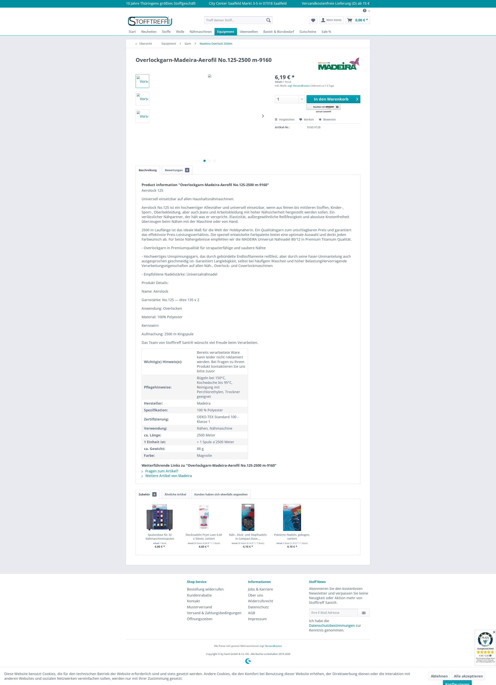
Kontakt (193, 601)
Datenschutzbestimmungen (332, 625)
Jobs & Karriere (260, 589)
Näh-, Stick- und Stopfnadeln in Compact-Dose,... (248, 536)
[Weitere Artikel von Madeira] (338, 63)
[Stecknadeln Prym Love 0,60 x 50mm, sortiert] (204, 517)
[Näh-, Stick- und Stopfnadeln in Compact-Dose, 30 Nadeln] (248, 517)
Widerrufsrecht (260, 601)
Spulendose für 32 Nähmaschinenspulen (160, 536)
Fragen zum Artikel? (161, 471)
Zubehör (147, 494)
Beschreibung (148, 170)
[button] (323, 108)
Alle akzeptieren (468, 676)
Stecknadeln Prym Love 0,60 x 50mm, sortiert (204, 536)
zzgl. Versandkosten (299, 85)
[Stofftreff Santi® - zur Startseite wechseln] (150, 21)
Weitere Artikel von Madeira (168, 475)
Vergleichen (286, 119)
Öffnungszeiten (199, 618)
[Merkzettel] (313, 20)
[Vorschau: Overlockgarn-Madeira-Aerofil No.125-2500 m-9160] (142, 81)
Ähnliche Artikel (175, 494)
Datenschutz (258, 607)
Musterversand (199, 607)
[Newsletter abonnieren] (364, 612)
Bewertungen (176, 170)
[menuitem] (365, 10)
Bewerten (329, 119)
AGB (251, 612)
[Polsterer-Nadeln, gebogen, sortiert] (292, 517)
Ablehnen (439, 676)
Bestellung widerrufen (205, 589)
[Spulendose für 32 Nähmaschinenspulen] (160, 517)
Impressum (257, 618)
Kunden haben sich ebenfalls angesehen (221, 494)
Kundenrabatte (199, 595)
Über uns (255, 595)
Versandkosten (273, 646)
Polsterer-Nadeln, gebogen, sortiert (292, 536)
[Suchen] (268, 20)
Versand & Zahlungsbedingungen (214, 612)
